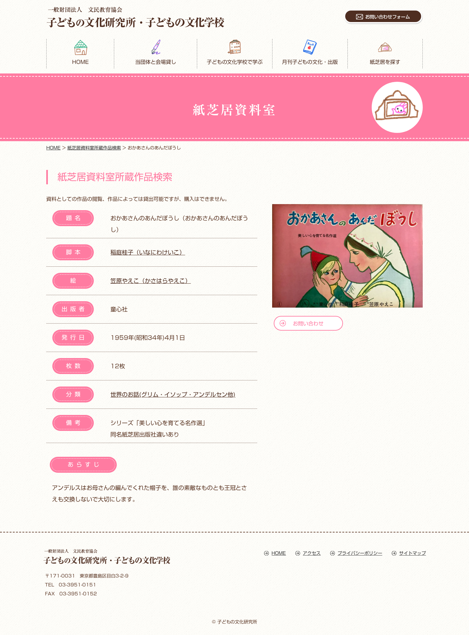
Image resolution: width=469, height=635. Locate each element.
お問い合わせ (308, 323)
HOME (80, 62)
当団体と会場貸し (155, 62)
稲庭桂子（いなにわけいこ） (147, 252)
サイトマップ (412, 553)
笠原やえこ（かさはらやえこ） (150, 281)
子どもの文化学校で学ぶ (235, 62)
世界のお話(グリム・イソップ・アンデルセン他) (172, 394)
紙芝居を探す (385, 62)
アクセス (312, 553)
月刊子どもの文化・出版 (310, 62)
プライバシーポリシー (360, 553)
